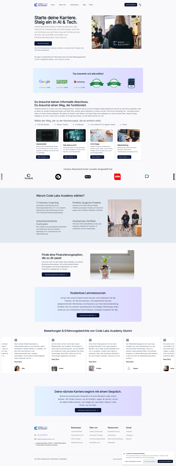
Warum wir (62, 5)
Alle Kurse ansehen (43, 43)
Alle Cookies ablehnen (150, 461)
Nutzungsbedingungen (120, 459)
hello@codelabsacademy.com (46, 439)
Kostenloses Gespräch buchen (87, 410)
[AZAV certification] (131, 83)
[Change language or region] (140, 5)
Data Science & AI (77, 435)
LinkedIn (129, 431)
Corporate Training (95, 435)
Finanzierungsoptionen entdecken (55, 274)
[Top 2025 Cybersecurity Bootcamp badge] (114, 83)
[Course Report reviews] (61, 81)
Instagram (129, 435)
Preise (91, 5)
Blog (84, 5)
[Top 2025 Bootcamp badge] (96, 83)
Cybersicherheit (76, 431)
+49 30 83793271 (42, 435)
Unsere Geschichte (95, 431)
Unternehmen (74, 5)
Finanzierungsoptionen (97, 439)
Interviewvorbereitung (115, 439)
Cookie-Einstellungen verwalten (133, 461)
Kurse (52, 5)
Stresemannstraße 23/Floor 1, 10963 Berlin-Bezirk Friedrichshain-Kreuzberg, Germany (51, 444)
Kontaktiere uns (94, 442)
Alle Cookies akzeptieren (165, 461)
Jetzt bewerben (131, 4)
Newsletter (111, 442)
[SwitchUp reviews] (79, 81)
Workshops (112, 435)
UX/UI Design (75, 439)
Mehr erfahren (42, 157)
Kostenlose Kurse (114, 431)
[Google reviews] (44, 81)
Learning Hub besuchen (87, 315)
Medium (129, 439)
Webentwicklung (76, 442)
